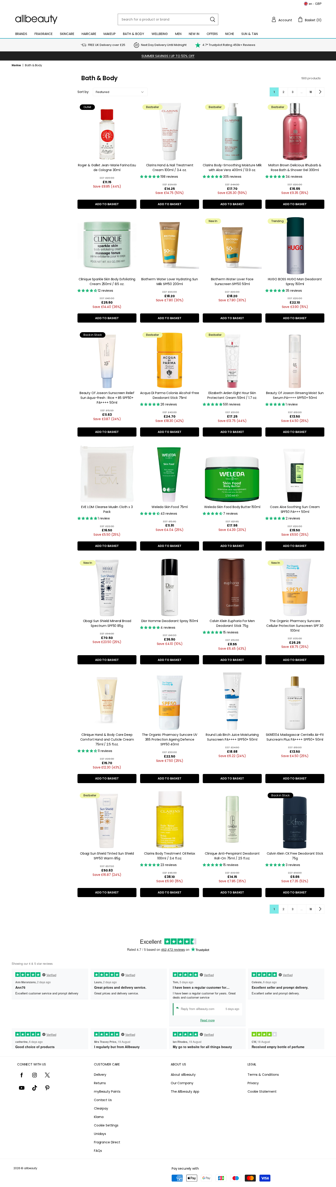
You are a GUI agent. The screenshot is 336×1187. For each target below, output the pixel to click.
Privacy (253, 1083)
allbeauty (30, 1168)
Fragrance (44, 34)
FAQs (98, 1150)
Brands (21, 34)
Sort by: (83, 92)
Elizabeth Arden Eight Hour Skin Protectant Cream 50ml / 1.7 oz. (232, 395)
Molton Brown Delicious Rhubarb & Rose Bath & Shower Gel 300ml (295, 167)
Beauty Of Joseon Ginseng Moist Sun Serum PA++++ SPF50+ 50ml (295, 395)
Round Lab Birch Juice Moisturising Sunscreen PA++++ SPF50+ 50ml (232, 737)
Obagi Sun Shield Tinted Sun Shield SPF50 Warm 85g (107, 856)
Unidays (100, 1133)
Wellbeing (160, 34)
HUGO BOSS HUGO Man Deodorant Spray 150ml (295, 281)
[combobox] (168, 19)
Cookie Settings (106, 1125)
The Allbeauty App (185, 1091)
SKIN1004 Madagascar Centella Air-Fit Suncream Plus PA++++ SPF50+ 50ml (295, 737)
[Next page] (319, 91)
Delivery (100, 1074)
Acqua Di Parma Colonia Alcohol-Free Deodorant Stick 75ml (169, 395)
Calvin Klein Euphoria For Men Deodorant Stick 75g (232, 623)
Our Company (182, 1083)
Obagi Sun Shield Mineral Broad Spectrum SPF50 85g (107, 623)
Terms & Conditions (263, 1074)
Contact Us (103, 1100)
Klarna (99, 1117)
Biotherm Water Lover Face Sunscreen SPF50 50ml (232, 281)
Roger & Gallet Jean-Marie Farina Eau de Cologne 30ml (107, 167)
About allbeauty (183, 1074)
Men (178, 34)
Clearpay (101, 1108)
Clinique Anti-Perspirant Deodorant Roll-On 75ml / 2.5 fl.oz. (232, 856)
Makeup (110, 34)
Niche (229, 34)
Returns (100, 1083)
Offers (212, 34)
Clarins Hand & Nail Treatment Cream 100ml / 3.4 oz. (169, 167)
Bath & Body (133, 34)
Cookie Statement (262, 1091)
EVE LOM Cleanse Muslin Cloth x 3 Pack (107, 509)
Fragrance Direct (107, 1142)
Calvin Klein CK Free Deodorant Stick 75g (295, 856)
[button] (281, 19)
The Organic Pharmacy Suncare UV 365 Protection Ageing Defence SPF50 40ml (169, 739)
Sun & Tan (249, 34)
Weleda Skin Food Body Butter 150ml (232, 507)
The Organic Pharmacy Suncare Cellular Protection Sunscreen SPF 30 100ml (294, 626)
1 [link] (274, 92)
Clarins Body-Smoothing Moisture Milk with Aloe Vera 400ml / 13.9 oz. (232, 167)
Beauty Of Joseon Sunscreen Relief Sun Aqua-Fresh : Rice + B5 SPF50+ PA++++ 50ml (107, 398)
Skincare (67, 34)
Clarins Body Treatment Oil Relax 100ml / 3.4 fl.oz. (169, 856)
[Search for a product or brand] (212, 19)
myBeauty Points (107, 1091)
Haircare (89, 34)
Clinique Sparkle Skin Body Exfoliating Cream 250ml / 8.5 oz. (107, 281)
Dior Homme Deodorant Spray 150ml (169, 621)
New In (194, 34)
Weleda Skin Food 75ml (170, 507)
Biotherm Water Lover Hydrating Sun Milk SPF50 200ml (169, 281)
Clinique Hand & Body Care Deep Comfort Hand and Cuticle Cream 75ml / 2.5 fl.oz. (107, 739)
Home (16, 65)
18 (310, 92)
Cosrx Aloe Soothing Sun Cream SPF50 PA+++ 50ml (295, 509)
